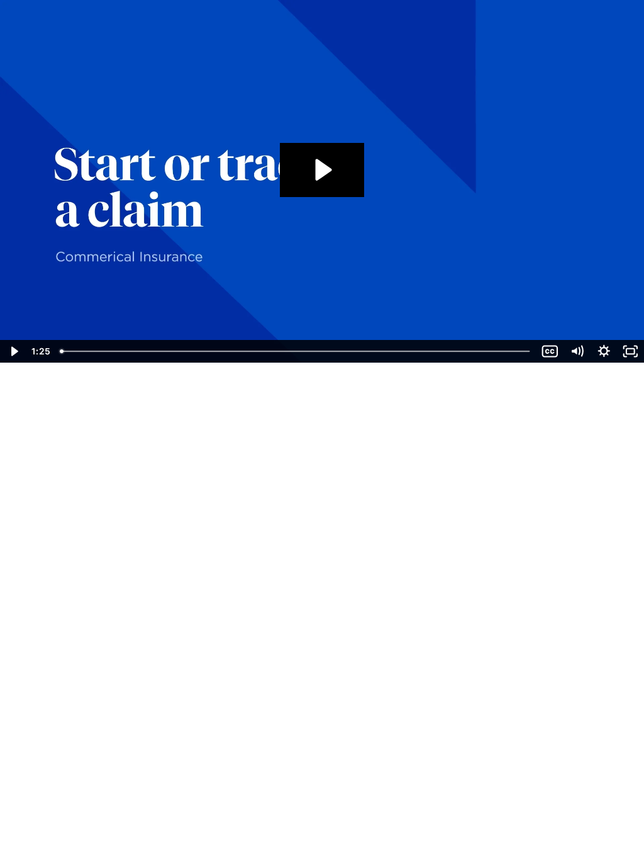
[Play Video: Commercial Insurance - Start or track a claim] (322, 169)
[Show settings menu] (604, 351)
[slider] (296, 351)
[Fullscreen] (630, 351)
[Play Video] (13, 351)
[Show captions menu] (550, 351)
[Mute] (577, 351)
